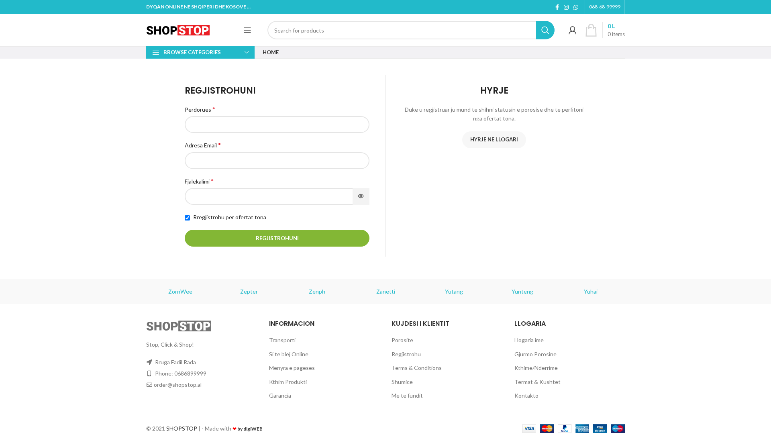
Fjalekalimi (199, 181)
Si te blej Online (288, 354)
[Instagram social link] (566, 7)
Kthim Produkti (288, 381)
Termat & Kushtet (537, 381)
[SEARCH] (545, 30)
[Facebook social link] (557, 7)
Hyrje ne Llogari (494, 139)
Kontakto (526, 395)
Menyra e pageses (292, 367)
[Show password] (361, 196)
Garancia (280, 395)
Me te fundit (407, 395)
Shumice (402, 381)
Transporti (282, 340)
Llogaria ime (529, 340)
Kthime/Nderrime (536, 367)
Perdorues (200, 109)
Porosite (402, 340)
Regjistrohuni (277, 238)
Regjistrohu (406, 354)
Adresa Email (203, 145)
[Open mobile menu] (247, 30)
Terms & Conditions (417, 367)
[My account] (573, 30)
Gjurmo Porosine (535, 354)
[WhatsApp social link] (576, 7)
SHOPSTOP (181, 428)
